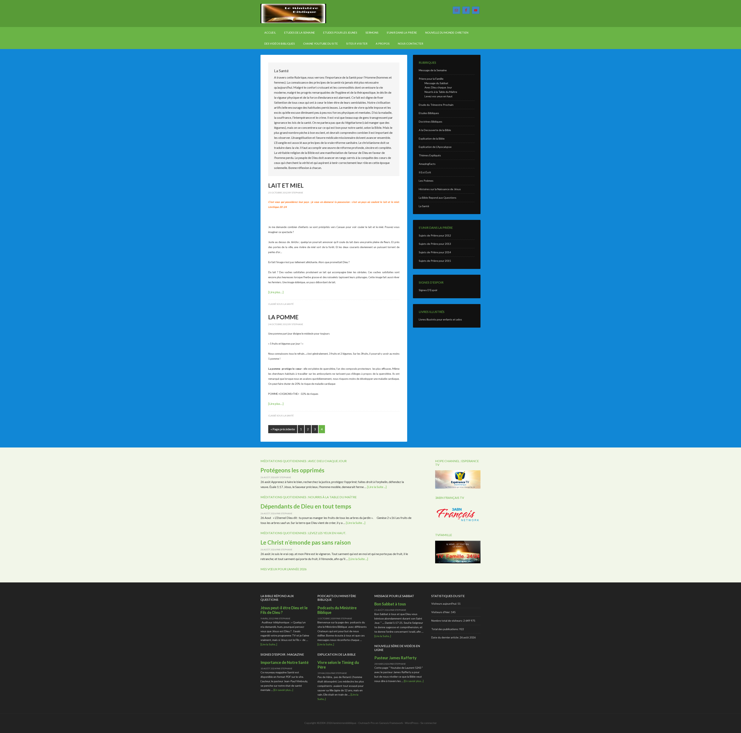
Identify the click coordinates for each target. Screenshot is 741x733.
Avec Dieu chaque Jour (438, 87)
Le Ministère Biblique (293, 13)
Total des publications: (445, 629)
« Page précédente (283, 429)
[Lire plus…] (275, 292)
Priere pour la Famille (431, 78)
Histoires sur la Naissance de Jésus (440, 189)
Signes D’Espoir (428, 290)
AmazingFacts (427, 163)
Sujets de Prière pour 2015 (435, 260)
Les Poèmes (426, 180)
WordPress (412, 723)
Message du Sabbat (436, 83)
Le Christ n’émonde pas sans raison (306, 542)
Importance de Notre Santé (285, 662)
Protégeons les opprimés (292, 470)
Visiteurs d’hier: (441, 612)
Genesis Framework (391, 723)
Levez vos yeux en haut (439, 96)
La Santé (288, 304)
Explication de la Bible (432, 138)
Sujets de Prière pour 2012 (435, 235)
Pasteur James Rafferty (395, 657)
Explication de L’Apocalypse (435, 146)
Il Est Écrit (425, 172)
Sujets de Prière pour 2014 (435, 252)
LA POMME (283, 317)
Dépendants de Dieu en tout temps (306, 506)
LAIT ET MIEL (286, 185)
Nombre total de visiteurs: (447, 620)
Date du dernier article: (445, 637)
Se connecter (428, 723)
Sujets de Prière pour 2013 (435, 243)
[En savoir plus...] (283, 689)
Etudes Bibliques (429, 113)
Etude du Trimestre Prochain (436, 104)
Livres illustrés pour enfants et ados (440, 319)
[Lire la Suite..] (269, 644)
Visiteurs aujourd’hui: (444, 603)
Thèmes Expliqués (430, 155)
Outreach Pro (366, 723)
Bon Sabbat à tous (390, 604)
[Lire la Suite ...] (377, 487)
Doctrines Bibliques (430, 121)
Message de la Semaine (433, 70)
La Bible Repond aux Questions (437, 197)
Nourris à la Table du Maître (441, 91)
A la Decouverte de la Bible (435, 130)
